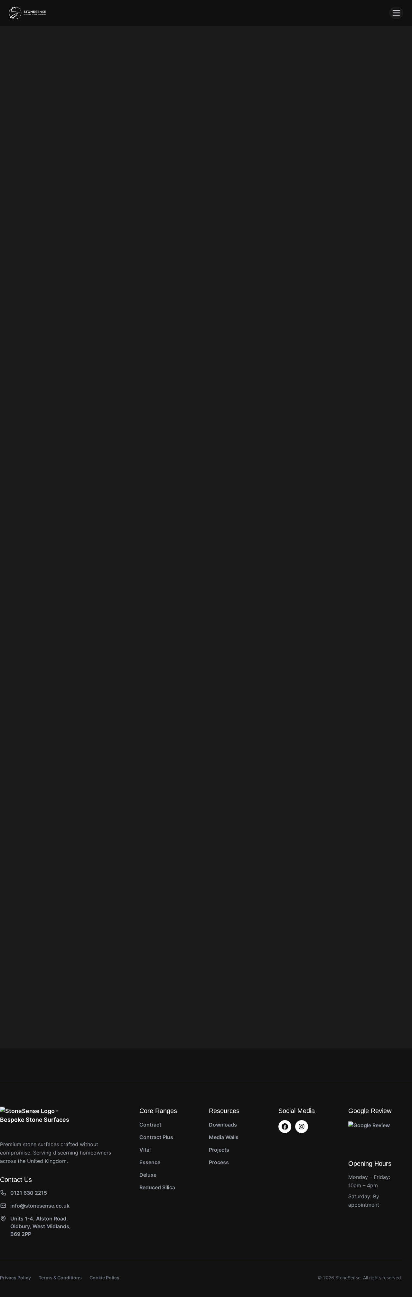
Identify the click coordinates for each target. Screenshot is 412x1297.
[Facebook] (284, 1126)
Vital (145, 1149)
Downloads (223, 1124)
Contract (150, 1124)
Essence (149, 1162)
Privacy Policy (15, 1277)
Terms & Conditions (60, 1277)
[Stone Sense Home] (27, 13)
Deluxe (147, 1175)
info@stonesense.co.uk (40, 1205)
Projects (219, 1149)
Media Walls (224, 1137)
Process (219, 1162)
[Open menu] (396, 13)
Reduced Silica (157, 1187)
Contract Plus (156, 1137)
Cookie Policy (104, 1277)
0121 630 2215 (28, 1193)
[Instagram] (301, 1126)
